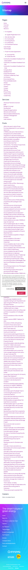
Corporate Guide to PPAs (10, 148)
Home (5, 23)
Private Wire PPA (10, 56)
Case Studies (7, 47)
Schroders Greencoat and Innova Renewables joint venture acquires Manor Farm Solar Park (15, 447)
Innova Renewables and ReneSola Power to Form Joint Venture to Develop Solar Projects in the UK (14, 339)
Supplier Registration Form (13, 34)
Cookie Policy (7, 95)
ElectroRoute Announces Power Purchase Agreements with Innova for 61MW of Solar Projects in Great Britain (14, 152)
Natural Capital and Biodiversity (12, 114)
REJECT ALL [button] (20, 289)
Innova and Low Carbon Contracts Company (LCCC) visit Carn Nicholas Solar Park (13, 196)
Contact (6, 88)
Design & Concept (8, 106)
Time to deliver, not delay (10, 483)
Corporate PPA (10, 54)
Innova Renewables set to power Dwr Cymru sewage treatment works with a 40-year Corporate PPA (14, 352)
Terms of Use (7, 94)
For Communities (9, 39)
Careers (6, 86)
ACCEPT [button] (21, 293)
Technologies (7, 48)
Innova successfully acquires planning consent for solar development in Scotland (13, 379)
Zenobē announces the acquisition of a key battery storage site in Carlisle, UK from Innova (14, 479)
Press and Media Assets (10, 81)
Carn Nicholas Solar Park (10, 143)
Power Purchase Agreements (13, 51)
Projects (6, 27)
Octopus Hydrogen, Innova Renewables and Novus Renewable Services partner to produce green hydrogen (14, 429)
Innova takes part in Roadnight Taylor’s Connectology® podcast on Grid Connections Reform (14, 392)
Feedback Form (8, 71)
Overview (6, 25)
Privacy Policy (7, 92)
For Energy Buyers (10, 40)
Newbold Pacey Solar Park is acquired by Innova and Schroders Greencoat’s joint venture (14, 413)
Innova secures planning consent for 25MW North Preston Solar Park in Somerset (13, 365)
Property (6, 117)
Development (7, 108)
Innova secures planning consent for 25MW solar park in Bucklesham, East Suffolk (13, 370)
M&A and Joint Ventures (10, 112)
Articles (6, 83)
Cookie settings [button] (10, 288)
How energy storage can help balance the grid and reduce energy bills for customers (15, 486)
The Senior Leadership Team (11, 75)
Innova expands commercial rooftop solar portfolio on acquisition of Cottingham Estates (14, 311)
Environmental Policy (9, 79)
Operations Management (10, 115)
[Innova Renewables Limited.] (6, 2)
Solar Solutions (8, 119)
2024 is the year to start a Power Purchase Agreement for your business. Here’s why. (14, 128)
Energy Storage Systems (10, 110)
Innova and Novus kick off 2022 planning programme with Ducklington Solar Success (14, 201)
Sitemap (6, 90)
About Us (6, 28)
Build (5, 104)
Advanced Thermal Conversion (12, 102)
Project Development (9, 73)
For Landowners (9, 42)
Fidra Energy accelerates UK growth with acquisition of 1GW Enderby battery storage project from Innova (14, 157)
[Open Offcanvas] (25, 2)
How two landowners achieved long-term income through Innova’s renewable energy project (14, 179)
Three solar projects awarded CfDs (13, 490)
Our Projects (7, 84)
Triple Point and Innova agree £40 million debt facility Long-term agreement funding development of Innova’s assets (14, 462)
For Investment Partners (11, 44)
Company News (8, 70)
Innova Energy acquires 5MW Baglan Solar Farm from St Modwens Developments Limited (15, 262)
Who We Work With (10, 37)
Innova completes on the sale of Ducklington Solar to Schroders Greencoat (12, 240)
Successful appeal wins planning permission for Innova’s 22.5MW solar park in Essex (13, 457)
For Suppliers (8, 31)
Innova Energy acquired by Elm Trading (14, 258)
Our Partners (7, 77)
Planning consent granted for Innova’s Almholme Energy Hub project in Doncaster (13, 438)
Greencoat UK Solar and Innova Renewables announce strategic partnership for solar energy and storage (14, 163)
